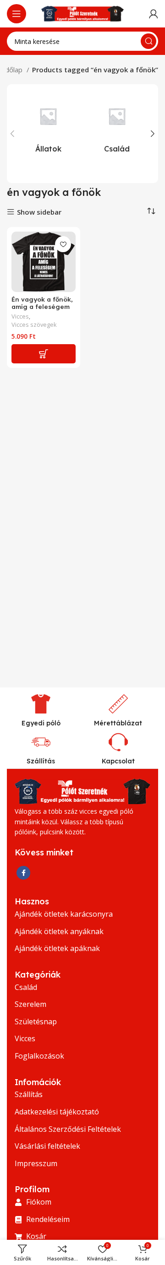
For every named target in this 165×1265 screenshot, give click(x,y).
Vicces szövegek (34, 325)
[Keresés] (148, 41)
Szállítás (41, 761)
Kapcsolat (118, 761)
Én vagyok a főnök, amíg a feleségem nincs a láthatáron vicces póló (42, 310)
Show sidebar (39, 212)
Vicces (20, 316)
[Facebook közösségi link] (23, 873)
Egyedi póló (41, 723)
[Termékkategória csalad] (117, 125)
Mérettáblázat (118, 723)
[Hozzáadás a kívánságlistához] (63, 244)
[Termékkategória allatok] (48, 125)
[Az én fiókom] (153, 14)
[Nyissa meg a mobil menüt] (16, 14)
